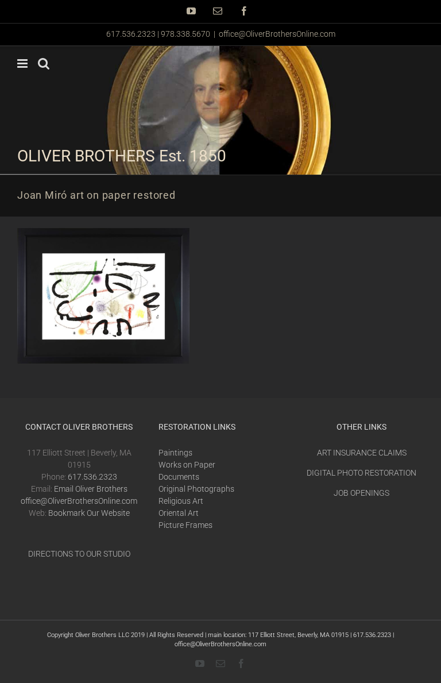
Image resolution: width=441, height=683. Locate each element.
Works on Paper (186, 464)
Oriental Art (178, 513)
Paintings (175, 452)
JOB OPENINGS (361, 492)
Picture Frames (185, 525)
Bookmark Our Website (89, 513)
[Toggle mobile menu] (23, 63)
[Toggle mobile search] (43, 63)
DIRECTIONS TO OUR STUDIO (79, 553)
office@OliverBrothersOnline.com (277, 33)
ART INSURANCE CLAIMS (362, 452)
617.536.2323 (92, 476)
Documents (178, 476)
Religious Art (180, 501)
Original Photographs (196, 488)
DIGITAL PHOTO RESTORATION (361, 472)
